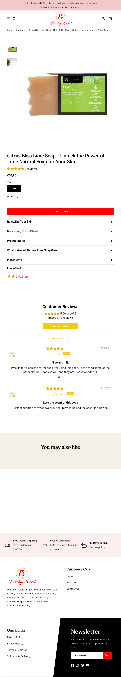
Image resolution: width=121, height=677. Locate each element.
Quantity (12, 196)
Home (10, 30)
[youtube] (87, 665)
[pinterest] (82, 665)
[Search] (14, 18)
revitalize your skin (59, 221)
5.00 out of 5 (68, 313)
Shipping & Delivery (18, 656)
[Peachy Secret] (60, 18)
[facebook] (72, 665)
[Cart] (111, 19)
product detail (59, 241)
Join (107, 655)
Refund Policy (15, 637)
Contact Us (72, 588)
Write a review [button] (60, 326)
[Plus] (19, 203)
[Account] (103, 18)
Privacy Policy (15, 643)
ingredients (59, 260)
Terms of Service (17, 649)
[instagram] (77, 665)
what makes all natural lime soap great (59, 250)
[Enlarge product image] (68, 90)
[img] (54, 348)
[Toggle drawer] (8, 19)
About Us (71, 582)
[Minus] (9, 203)
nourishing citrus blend (59, 231)
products (21, 30)
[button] (16, 168)
